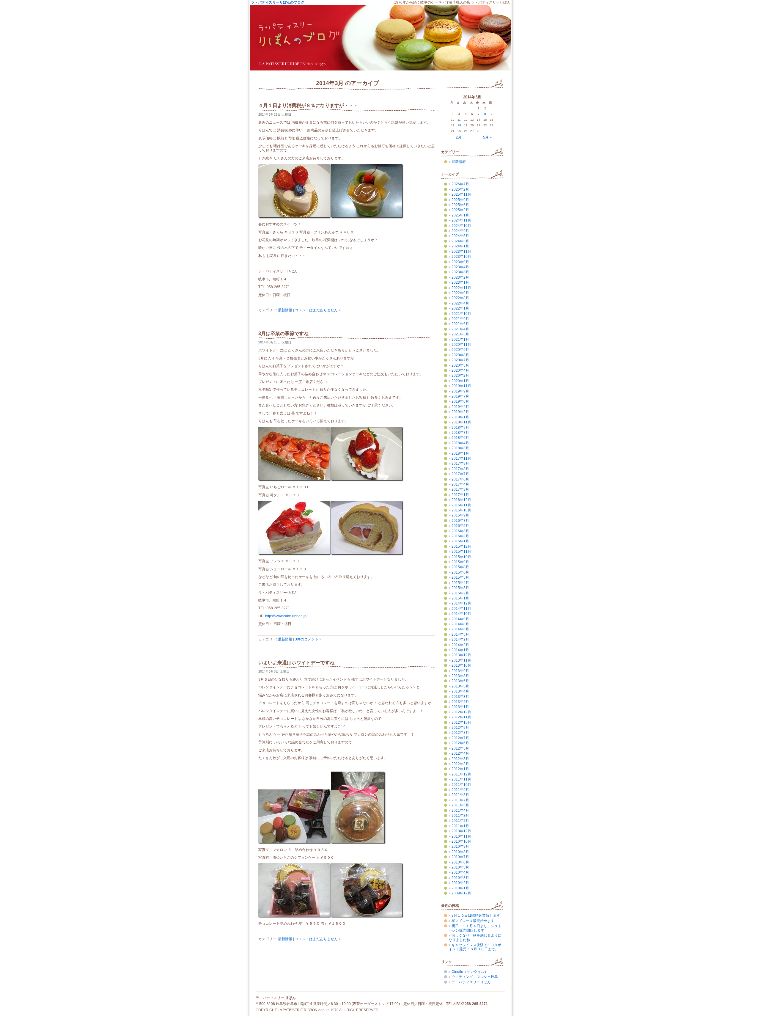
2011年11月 (461, 779)
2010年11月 (461, 836)
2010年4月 (460, 872)
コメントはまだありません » (318, 310)
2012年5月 (460, 748)
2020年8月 (460, 355)
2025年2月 (460, 210)
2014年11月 (461, 609)
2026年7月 (460, 184)
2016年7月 (460, 521)
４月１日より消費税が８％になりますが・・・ (308, 105)
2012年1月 (460, 769)
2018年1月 (460, 453)
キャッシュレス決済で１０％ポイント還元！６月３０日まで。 (475, 947)
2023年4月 (460, 267)
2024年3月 (460, 241)
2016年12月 (461, 500)
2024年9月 (460, 231)
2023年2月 (460, 277)
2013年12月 (461, 655)
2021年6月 (460, 324)
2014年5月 (460, 634)
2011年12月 (461, 774)
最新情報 (285, 310)
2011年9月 (460, 790)
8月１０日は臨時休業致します (476, 915)
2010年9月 (460, 846)
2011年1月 (460, 826)
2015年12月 (461, 546)
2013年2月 (460, 702)
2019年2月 (460, 412)
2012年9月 (460, 728)
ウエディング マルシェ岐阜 (475, 977)
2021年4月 (460, 329)
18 (459, 125)
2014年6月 (460, 629)
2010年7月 (460, 857)
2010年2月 (460, 883)
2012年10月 (461, 722)
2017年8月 (460, 469)
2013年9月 (460, 671)
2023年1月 (460, 282)
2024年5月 (460, 236)
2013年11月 (461, 660)
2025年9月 (460, 200)
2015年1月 (460, 598)
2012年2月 (460, 764)
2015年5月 (460, 577)
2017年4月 (460, 484)
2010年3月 (460, 878)
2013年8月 (460, 676)
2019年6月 (460, 401)
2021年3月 (460, 334)
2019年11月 (461, 386)
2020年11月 (461, 345)
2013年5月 (460, 686)
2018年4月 (460, 443)
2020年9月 (460, 350)
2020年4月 (460, 370)
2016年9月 (460, 515)
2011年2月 (460, 821)
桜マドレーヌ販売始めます (473, 921)
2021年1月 (460, 339)
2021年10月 (461, 314)
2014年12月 (461, 603)
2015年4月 (460, 583)
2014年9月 (460, 619)
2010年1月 (460, 888)
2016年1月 (460, 541)
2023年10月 (461, 257)
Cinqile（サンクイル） (470, 972)
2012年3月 (460, 759)
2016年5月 (460, 526)
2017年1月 (460, 495)
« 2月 (457, 137)
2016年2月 (460, 536)
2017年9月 (460, 463)
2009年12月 (461, 893)
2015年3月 (460, 588)
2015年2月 (460, 593)
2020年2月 (460, 375)
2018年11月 (461, 422)
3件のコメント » (308, 639)
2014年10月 (461, 614)
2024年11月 (461, 220)
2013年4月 (460, 691)
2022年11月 (461, 288)
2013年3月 (460, 697)
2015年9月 (460, 562)
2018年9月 (460, 427)
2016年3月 (460, 531)
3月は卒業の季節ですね (283, 333)
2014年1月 (460, 650)
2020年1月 (460, 381)
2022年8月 (460, 298)
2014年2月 (460, 645)
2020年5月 (460, 365)
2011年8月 (460, 795)
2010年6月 (460, 862)
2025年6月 (460, 205)
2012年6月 (460, 743)
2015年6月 (460, 572)
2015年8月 (460, 567)
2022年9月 (460, 293)
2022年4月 (460, 303)
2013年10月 (461, 665)
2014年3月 (460, 639)
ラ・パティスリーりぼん (471, 982)
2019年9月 (460, 391)
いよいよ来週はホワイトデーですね (296, 662)
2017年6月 (460, 479)
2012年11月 (461, 717)
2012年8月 (460, 733)
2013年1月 (460, 707)
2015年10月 (461, 557)
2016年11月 (461, 505)
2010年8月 (460, 852)
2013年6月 (460, 681)
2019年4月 (460, 407)
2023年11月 (461, 251)
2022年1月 (460, 308)
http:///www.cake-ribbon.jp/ (286, 616)
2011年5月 (460, 805)
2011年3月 (460, 816)
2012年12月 (461, 712)
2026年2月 (460, 189)
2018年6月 (460, 438)
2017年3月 (460, 489)
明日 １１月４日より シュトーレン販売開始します (475, 928)
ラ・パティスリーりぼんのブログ (277, 2)
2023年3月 (460, 272)
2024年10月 (461, 226)
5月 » (487, 137)
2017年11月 (461, 458)
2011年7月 (460, 800)
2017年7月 (460, 474)
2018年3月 (460, 448)
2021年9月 (460, 319)
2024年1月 (460, 246)
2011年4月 (460, 810)
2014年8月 (460, 624)
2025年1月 (460, 215)
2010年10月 (461, 841)
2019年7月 (460, 396)
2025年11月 (461, 194)
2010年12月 (461, 831)
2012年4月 (460, 753)
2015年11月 (461, 551)
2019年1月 (460, 417)
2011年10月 (461, 785)
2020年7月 (460, 360)
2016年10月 (461, 510)
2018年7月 (460, 433)
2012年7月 (460, 738)
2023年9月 (460, 262)
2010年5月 (460, 867)
